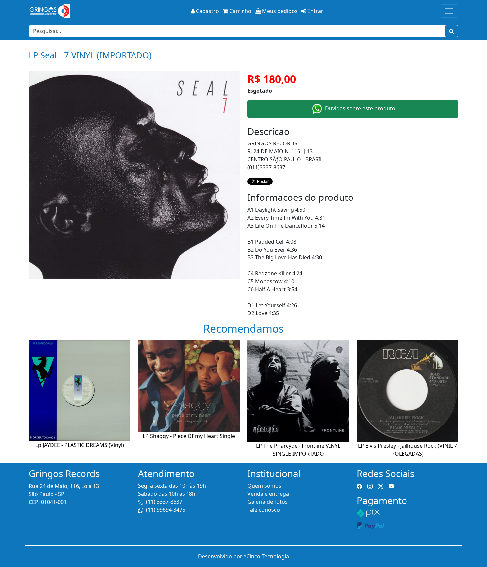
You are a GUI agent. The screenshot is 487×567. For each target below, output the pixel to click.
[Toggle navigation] (449, 11)
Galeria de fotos (267, 501)
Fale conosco (263, 509)
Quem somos (264, 485)
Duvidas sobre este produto (359, 108)
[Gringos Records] (49, 11)
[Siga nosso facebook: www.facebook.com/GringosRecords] (359, 486)
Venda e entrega (268, 493)
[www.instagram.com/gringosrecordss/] (370, 486)
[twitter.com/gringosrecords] (380, 486)
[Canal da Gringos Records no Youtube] (391, 486)
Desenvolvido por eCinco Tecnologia (243, 556)
